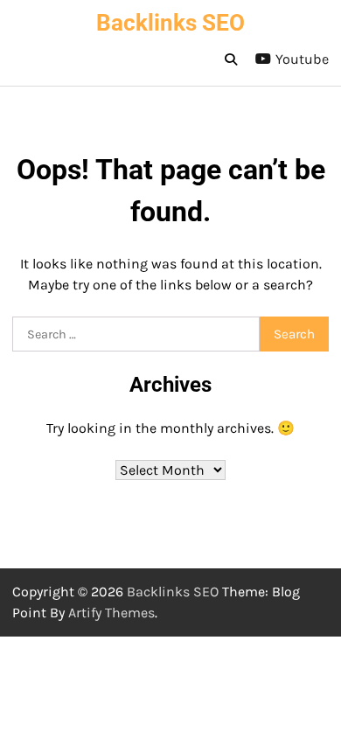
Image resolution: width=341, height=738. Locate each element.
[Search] (231, 59)
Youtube (302, 59)
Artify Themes (111, 612)
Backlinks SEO (170, 23)
